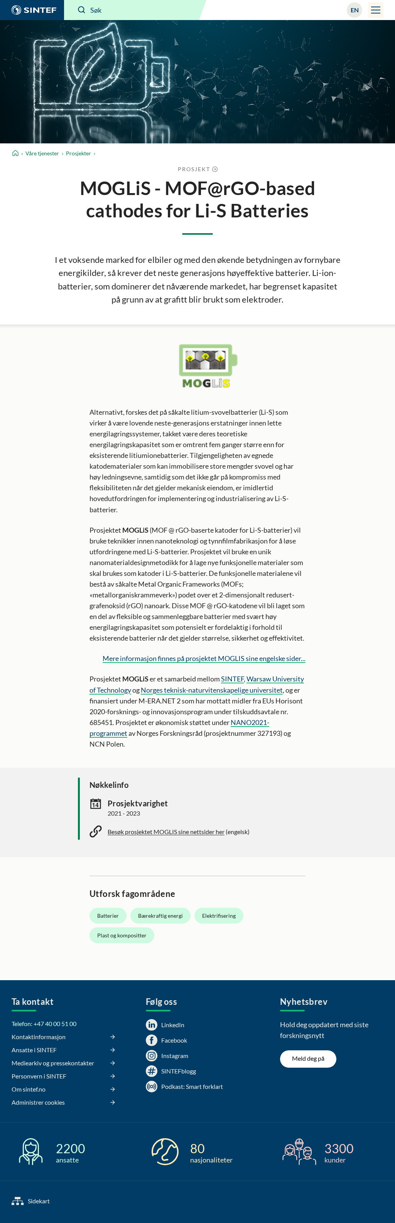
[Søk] (82, 10)
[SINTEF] (32, 10)
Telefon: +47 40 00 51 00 (44, 1023)
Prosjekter (78, 153)
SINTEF (232, 679)
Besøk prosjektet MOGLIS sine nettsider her (166, 831)
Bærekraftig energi (160, 915)
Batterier (108, 915)
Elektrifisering (219, 915)
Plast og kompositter (122, 935)
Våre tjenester (42, 153)
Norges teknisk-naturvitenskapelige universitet (212, 690)
